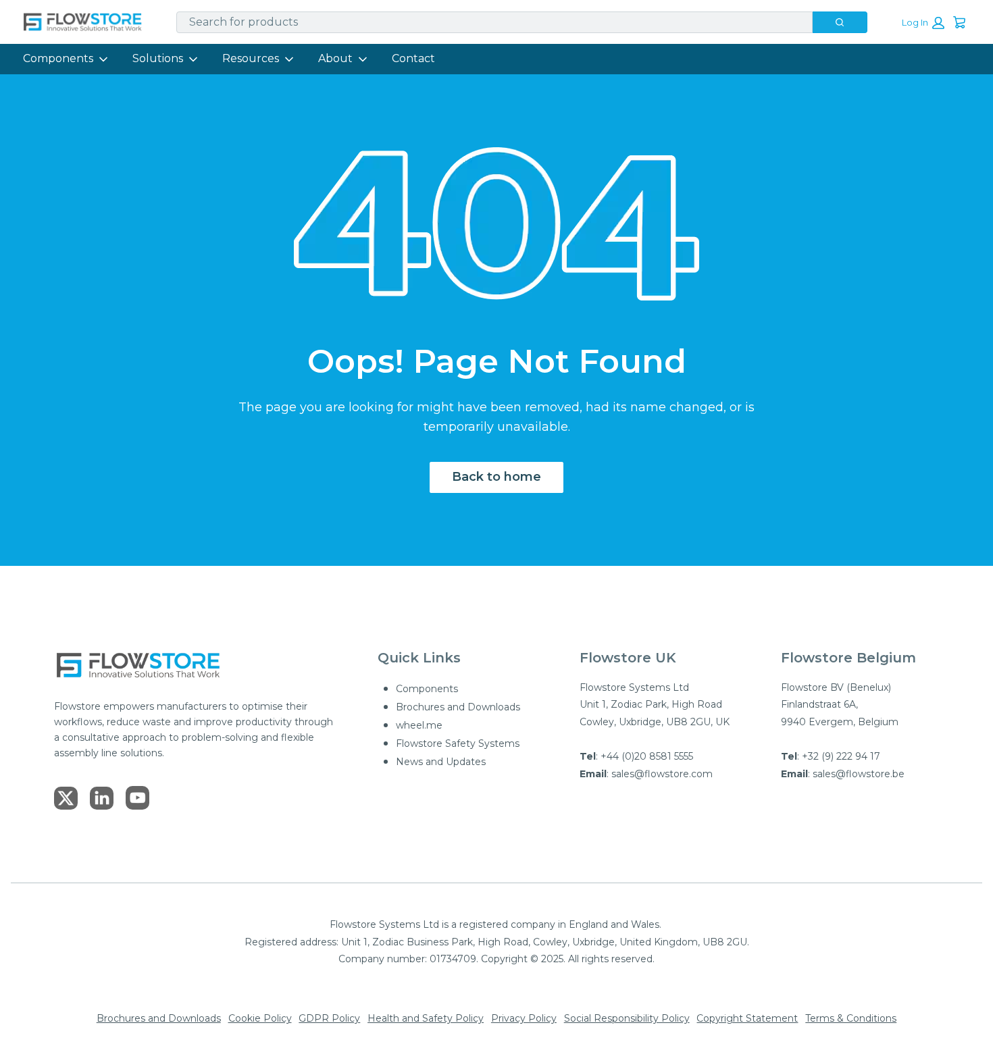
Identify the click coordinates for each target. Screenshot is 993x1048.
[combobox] (489, 22)
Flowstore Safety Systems (457, 743)
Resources (250, 58)
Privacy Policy (524, 1018)
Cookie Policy (260, 1018)
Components (58, 58)
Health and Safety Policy (425, 1018)
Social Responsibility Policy (627, 1018)
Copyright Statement (747, 1018)
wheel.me (419, 725)
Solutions (157, 58)
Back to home (496, 476)
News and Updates (441, 762)
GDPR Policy (329, 1018)
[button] (923, 23)
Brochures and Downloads (458, 707)
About (335, 58)
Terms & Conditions (850, 1018)
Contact (413, 58)
